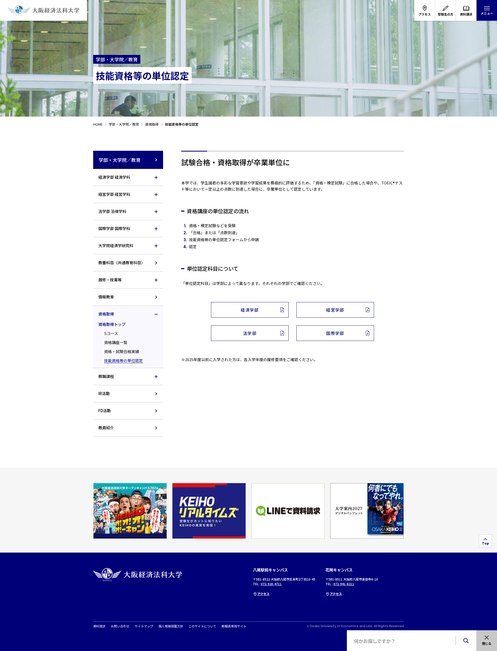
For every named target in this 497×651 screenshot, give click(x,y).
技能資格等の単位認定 (123, 360)
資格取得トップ (112, 324)
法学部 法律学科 (112, 211)
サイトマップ (144, 626)
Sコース (111, 333)
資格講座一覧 (115, 342)
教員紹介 (106, 427)
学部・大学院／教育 (120, 159)
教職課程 (106, 376)
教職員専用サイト (234, 626)
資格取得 (106, 314)
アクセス (263, 593)
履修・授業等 (110, 279)
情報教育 (106, 296)
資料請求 (99, 626)
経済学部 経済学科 (114, 177)
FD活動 (104, 410)
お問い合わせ (120, 626)
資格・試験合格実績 (121, 351)
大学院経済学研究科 (115, 245)
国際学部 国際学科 (114, 228)
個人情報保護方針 (170, 626)
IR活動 (104, 393)
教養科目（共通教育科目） (121, 262)
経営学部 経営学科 (114, 194)
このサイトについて (202, 626)
